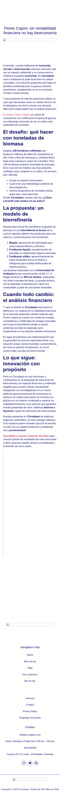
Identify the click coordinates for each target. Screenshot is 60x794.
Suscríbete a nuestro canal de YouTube (26, 436)
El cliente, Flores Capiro (16, 114)
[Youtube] (30, 763)
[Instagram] (24, 763)
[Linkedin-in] (36, 763)
